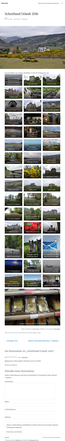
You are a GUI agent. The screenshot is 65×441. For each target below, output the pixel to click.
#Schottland (57, 329)
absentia (4, 3)
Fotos (12, 332)
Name (7, 401)
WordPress (18, 440)
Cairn (9, 332)
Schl (19, 332)
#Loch (37, 329)
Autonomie (32, 440)
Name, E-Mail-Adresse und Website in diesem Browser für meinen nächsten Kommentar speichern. (32, 426)
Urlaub (39, 332)
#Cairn (34, 329)
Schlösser (23, 332)
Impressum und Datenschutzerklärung (48, 3)
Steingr (34, 332)
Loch (16, 332)
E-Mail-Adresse (10, 409)
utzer (11, 19)
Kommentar (9, 381)
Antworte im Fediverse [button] (11, 365)
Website (8, 417)
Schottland (24, 19)
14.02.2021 (24, 357)
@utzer (7, 361)
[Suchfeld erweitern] (62, 3)
